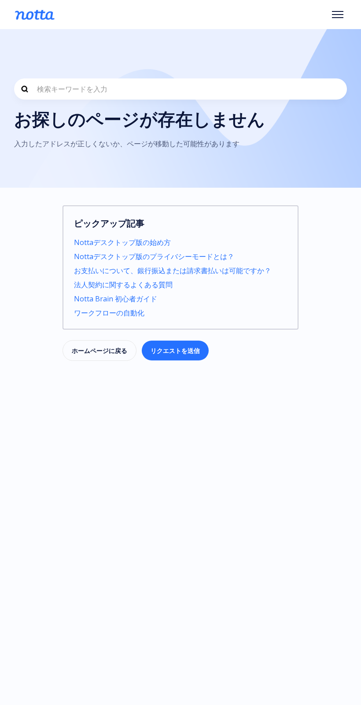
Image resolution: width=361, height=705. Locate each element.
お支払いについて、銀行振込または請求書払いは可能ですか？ (172, 270)
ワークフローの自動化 (109, 313)
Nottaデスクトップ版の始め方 (122, 242)
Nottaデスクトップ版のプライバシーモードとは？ (154, 256)
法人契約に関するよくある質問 (123, 284)
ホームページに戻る (99, 350)
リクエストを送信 (175, 350)
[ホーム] (34, 14)
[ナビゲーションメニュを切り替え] (337, 14)
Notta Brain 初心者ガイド (115, 299)
